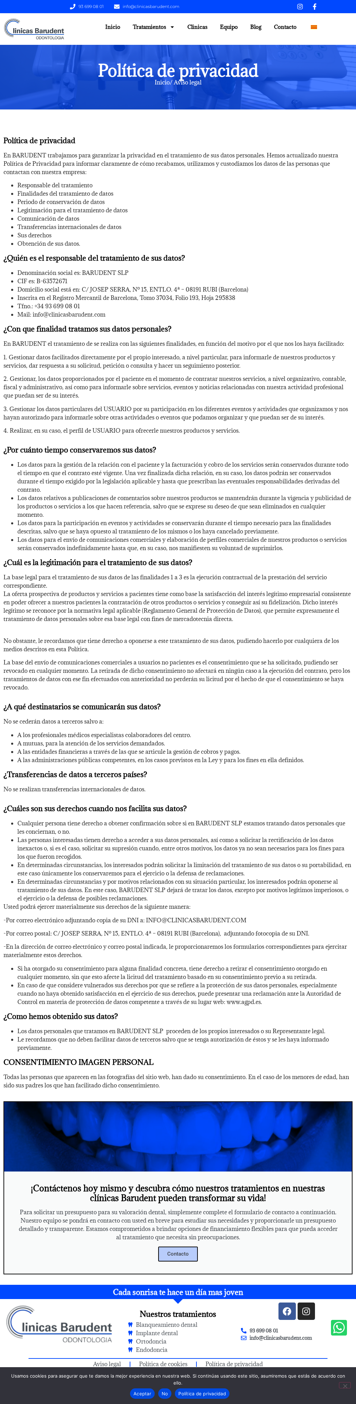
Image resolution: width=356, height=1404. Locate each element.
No (165, 1393)
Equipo (229, 26)
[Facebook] (287, 1311)
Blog (255, 26)
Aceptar (142, 1393)
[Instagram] (306, 1311)
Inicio (112, 26)
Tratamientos (149, 26)
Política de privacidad (202, 1393)
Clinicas (197, 26)
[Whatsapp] (339, 1328)
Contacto (285, 26)
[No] (345, 1385)
